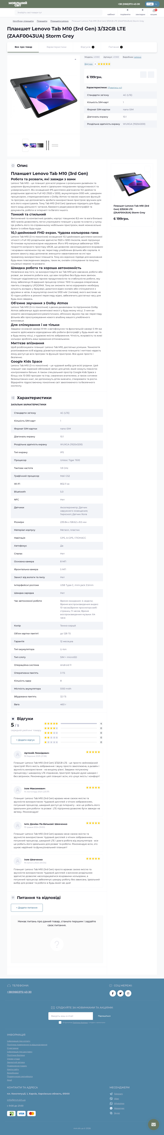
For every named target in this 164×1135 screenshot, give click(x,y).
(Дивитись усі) (115, 87)
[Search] (99, 12)
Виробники (13, 1073)
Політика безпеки (80, 1022)
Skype (117, 1113)
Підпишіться (104, 1016)
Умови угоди (13, 1059)
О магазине (12, 1048)
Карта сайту (13, 1069)
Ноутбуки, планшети (23, 21)
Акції (9, 1080)
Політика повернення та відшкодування (27, 1044)
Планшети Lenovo (59, 21)
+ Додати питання (26, 907)
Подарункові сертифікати (20, 1076)
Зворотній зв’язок (16, 1062)
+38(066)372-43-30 (19, 992)
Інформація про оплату (18, 1041)
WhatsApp (119, 1103)
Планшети (42, 21)
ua (151, 4)
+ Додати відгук (25, 739)
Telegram (118, 1094)
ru (156, 4)
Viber (116, 1098)
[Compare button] (151, 74)
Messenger (119, 1108)
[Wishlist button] (143, 74)
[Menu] (4, 4)
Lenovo (137, 57)
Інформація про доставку (19, 1051)
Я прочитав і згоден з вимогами (84, 1022)
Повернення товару (17, 1066)
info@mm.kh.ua (16, 1100)
